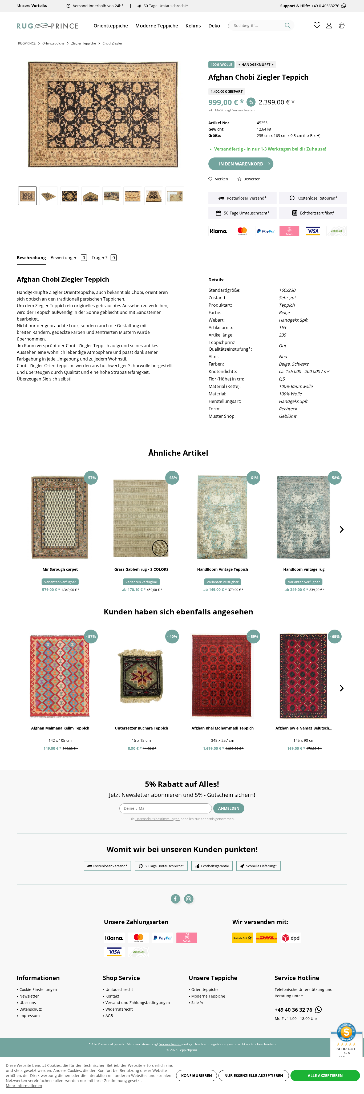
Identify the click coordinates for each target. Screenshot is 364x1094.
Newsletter (29, 996)
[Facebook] (175, 898)
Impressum (29, 1015)
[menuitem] (111, 25)
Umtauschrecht (119, 989)
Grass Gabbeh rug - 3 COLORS (141, 569)
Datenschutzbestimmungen (157, 818)
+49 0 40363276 (325, 6)
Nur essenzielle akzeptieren (253, 1075)
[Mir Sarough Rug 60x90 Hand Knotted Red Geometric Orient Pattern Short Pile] (60, 517)
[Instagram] (188, 898)
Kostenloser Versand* (246, 198)
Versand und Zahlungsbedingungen (138, 1002)
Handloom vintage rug (304, 569)
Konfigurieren (196, 1075)
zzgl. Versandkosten (239, 110)
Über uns (27, 1002)
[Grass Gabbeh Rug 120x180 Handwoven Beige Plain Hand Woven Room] (141, 517)
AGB (109, 1015)
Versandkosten (170, 1044)
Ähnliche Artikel (178, 453)
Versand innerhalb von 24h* (98, 5)
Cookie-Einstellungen (38, 989)
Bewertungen (68, 258)
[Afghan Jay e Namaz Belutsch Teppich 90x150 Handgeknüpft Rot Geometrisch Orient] (304, 676)
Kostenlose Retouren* (316, 198)
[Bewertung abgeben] (277, 85)
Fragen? (103, 258)
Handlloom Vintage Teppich (222, 569)
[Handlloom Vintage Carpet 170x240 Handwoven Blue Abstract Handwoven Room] (304, 517)
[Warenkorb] (341, 25)
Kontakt (112, 996)
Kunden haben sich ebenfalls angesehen (178, 611)
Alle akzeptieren (325, 1075)
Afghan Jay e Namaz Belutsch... (304, 728)
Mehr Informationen (24, 1085)
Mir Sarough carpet (60, 569)
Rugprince (27, 43)
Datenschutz (30, 1009)
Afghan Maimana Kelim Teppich (60, 728)
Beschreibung (31, 258)
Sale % (197, 1002)
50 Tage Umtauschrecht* (166, 5)
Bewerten (251, 178)
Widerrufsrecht (119, 1009)
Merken (220, 178)
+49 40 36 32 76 (294, 1009)
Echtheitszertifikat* (317, 213)
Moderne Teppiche (208, 996)
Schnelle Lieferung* (261, 866)
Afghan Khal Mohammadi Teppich (223, 728)
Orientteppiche (205, 989)
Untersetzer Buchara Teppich (141, 728)
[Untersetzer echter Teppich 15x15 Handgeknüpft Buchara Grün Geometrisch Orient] (141, 676)
